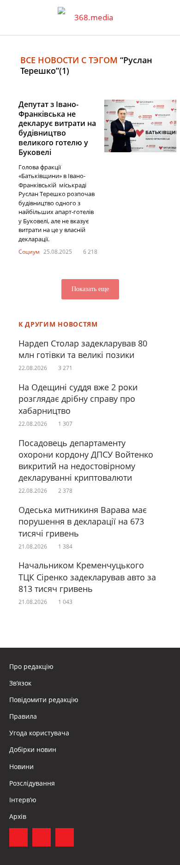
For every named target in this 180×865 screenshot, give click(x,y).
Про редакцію (31, 666)
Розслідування (32, 783)
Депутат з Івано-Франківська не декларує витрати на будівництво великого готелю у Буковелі (57, 128)
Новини (21, 766)
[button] (164, 17)
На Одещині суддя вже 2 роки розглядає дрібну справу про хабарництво (78, 399)
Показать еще (90, 289)
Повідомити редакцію (43, 699)
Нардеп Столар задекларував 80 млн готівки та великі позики (82, 349)
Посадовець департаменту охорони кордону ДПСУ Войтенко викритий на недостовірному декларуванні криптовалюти (85, 460)
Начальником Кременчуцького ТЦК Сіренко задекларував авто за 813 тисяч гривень (87, 577)
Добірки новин (32, 749)
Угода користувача (39, 732)
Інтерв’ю (22, 799)
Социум (29, 252)
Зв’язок (20, 683)
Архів (17, 816)
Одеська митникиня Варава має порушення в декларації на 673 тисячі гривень (82, 521)
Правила (23, 716)
